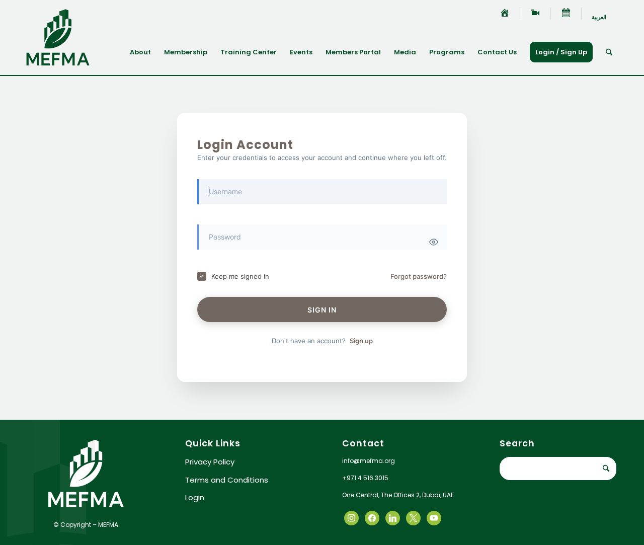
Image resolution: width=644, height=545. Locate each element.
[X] (372, 517)
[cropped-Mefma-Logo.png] (58, 37)
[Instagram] (392, 517)
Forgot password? (418, 276)
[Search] (609, 52)
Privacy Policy (209, 461)
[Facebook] (351, 517)
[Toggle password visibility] (434, 242)
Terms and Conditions (226, 480)
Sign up (361, 341)
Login (194, 497)
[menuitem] (505, 14)
